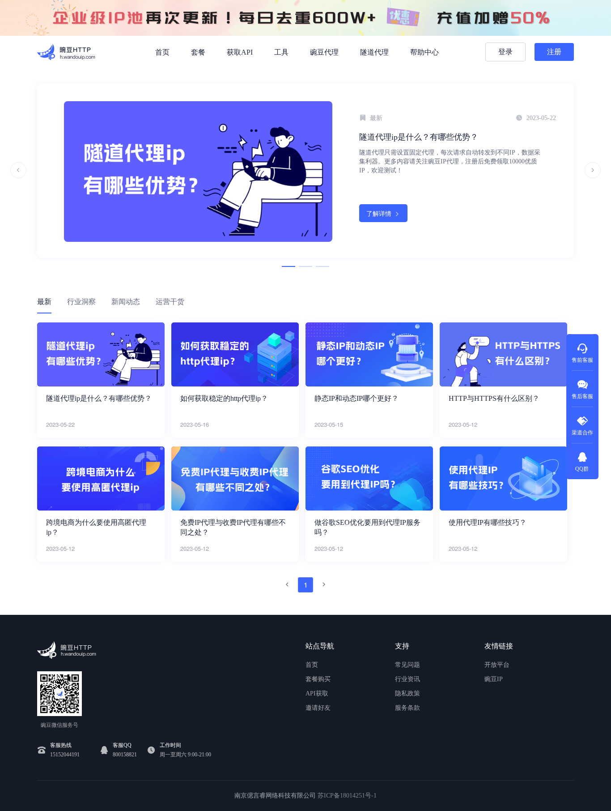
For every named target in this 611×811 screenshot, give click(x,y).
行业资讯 (407, 679)
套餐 (198, 52)
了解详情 (378, 213)
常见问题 (407, 664)
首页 (162, 52)
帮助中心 (424, 52)
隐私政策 (407, 693)
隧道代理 (374, 52)
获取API (240, 52)
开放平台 (496, 664)
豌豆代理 (324, 52)
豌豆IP (493, 679)
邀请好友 (318, 707)
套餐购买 (318, 679)
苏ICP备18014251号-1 (347, 795)
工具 (281, 52)
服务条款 (407, 707)
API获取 (317, 693)
